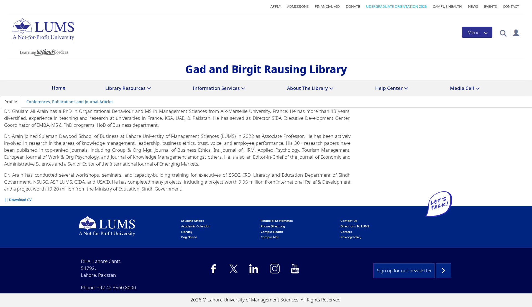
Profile (10, 101)
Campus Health (447, 6)
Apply (275, 6)
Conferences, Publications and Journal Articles (69, 101)
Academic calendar (195, 226)
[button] (503, 33)
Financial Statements (277, 221)
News (473, 6)
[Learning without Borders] (43, 51)
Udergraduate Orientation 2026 (396, 6)
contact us (349, 221)
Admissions (298, 6)
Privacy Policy (351, 237)
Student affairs (192, 221)
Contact (511, 6)
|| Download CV (18, 199)
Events (490, 6)
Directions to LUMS (355, 226)
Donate (353, 6)
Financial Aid (327, 6)
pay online (189, 237)
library (186, 232)
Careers (346, 232)
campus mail (270, 237)
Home (58, 88)
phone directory (273, 226)
